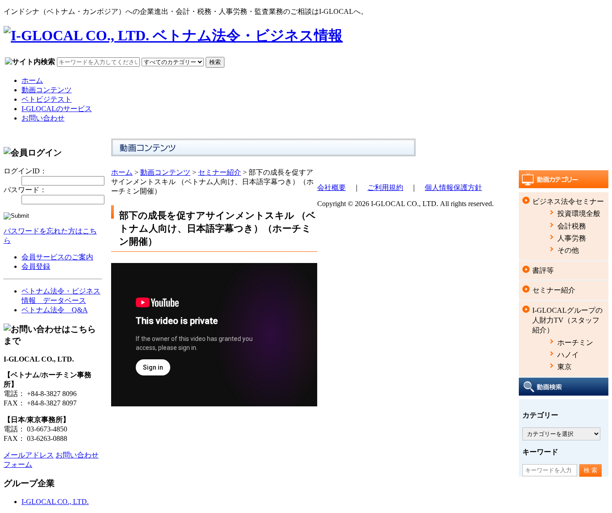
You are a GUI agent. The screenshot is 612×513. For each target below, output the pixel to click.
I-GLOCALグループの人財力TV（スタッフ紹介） (567, 320)
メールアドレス (29, 455)
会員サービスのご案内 (57, 257)
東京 (564, 367)
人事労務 (571, 238)
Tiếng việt (597, 10)
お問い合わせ (43, 118)
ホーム (32, 80)
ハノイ (568, 354)
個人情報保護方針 (453, 187)
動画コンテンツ (47, 90)
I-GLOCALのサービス (57, 108)
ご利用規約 (385, 187)
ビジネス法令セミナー (568, 201)
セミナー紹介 (219, 172)
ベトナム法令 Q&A (55, 310)
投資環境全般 (578, 213)
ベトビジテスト (47, 99)
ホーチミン (575, 342)
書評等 (543, 270)
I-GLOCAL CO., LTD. (55, 501)
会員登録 (36, 266)
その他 (568, 250)
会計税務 (571, 226)
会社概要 (331, 187)
